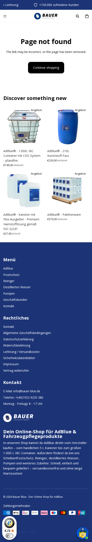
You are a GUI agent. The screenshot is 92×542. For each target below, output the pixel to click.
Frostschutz (11, 275)
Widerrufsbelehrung (16, 345)
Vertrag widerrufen (16, 370)
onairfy (33, 531)
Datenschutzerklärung (18, 339)
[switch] (9, 535)
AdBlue (8, 268)
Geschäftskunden (15, 300)
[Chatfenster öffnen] (83, 533)
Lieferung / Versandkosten (21, 352)
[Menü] (5, 16)
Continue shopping (46, 68)
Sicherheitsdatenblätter (19, 358)
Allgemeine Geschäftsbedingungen (27, 333)
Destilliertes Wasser (17, 287)
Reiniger (8, 281)
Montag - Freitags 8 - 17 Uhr (23, 404)
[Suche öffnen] (77, 16)
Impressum (11, 364)
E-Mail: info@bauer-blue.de (21, 391)
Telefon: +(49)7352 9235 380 (23, 397)
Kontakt (8, 306)
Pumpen (9, 293)
